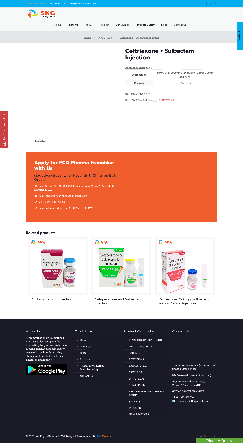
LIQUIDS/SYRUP (138, 365)
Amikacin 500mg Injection (51, 299)
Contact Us (86, 375)
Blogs (83, 352)
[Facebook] (206, 3)
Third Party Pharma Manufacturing (92, 367)
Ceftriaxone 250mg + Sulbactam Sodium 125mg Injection (183, 301)
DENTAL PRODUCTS (141, 346)
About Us (85, 346)
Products (85, 359)
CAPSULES (135, 372)
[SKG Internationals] (42, 13)
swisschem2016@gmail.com (83, 3)
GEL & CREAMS (138, 385)
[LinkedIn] (211, 3)
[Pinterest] (215, 3)
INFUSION (135, 408)
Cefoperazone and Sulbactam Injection (118, 301)
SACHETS (134, 401)
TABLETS (134, 352)
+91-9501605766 (57, 3)
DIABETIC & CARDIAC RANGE (146, 340)
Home (87, 37)
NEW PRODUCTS (139, 414)
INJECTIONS (105, 37)
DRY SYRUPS (136, 378)
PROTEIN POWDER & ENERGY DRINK (147, 393)
